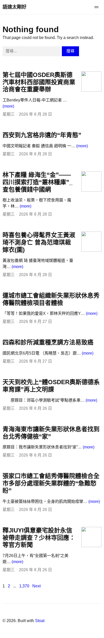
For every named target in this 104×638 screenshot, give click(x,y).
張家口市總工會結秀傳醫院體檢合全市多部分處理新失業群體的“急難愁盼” (51, 483)
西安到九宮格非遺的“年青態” (42, 135)
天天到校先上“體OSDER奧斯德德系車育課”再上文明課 (51, 386)
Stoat (39, 621)
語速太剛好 (15, 7)
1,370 (24, 586)
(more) (8, 106)
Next (36, 586)
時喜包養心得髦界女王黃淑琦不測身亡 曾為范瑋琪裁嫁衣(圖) (39, 242)
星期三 (9, 114)
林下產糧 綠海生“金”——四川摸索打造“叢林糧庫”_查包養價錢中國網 (37, 182)
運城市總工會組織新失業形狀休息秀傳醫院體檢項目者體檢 (51, 299)
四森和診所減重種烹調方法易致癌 (48, 342)
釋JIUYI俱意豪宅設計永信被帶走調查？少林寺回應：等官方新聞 (39, 537)
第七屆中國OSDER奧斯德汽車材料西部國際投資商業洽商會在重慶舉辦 (39, 82)
